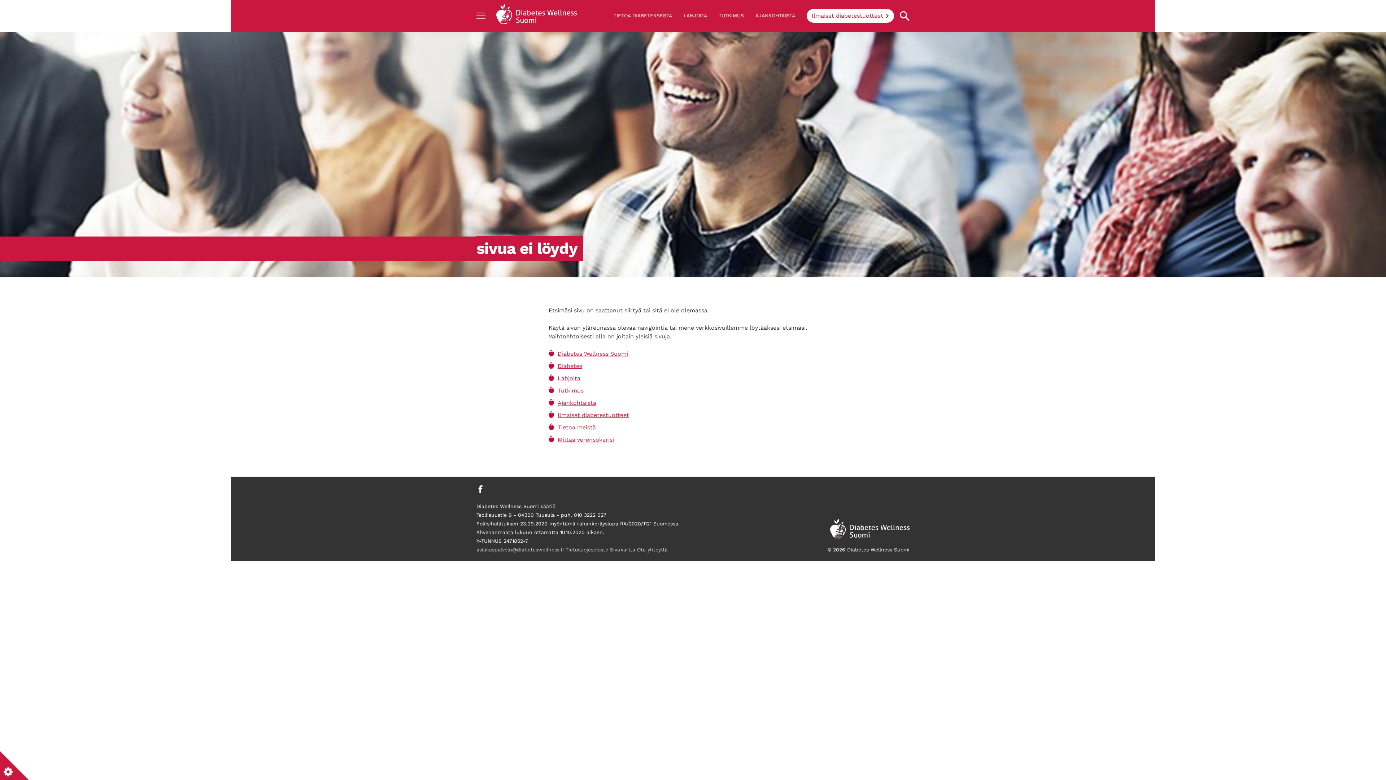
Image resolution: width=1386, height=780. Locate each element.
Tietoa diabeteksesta (643, 15)
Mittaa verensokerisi (586, 439)
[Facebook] (480, 489)
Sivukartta (622, 549)
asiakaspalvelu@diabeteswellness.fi (520, 549)
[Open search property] (905, 16)
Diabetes (570, 366)
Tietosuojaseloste (587, 549)
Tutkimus (731, 15)
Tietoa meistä (577, 427)
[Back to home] (536, 16)
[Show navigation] (480, 16)
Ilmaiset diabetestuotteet (847, 15)
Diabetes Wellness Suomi (593, 353)
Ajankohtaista (775, 15)
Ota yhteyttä (652, 549)
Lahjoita (695, 15)
